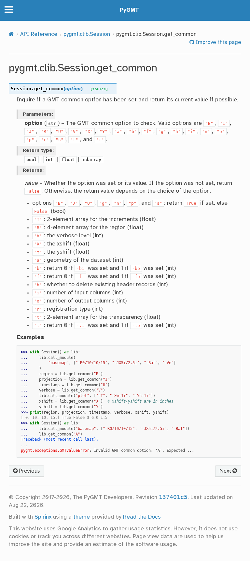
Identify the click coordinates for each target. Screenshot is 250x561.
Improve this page (217, 42)
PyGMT (129, 10)
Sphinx (43, 517)
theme (81, 517)
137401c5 (173, 497)
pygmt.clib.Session (86, 34)
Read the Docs (142, 517)
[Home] (11, 34)
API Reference (38, 34)
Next (225, 471)
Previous (29, 471)
